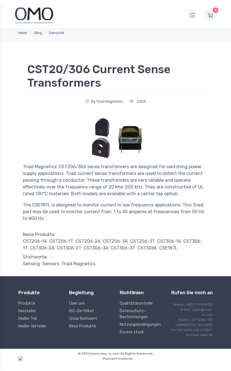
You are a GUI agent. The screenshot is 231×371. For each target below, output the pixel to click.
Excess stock (132, 332)
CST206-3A (115, 241)
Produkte (26, 303)
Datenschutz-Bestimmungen (134, 314)
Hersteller (27, 311)
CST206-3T (142, 241)
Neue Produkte (82, 326)
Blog (38, 33)
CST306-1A (169, 241)
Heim (22, 33)
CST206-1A (35, 241)
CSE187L (168, 248)
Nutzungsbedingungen (140, 324)
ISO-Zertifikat (81, 311)
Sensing (31, 263)
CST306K (147, 248)
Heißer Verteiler (32, 326)
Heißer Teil (27, 318)
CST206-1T (61, 241)
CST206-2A (88, 241)
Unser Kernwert (83, 318)
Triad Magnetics (78, 263)
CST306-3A (96, 248)
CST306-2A (42, 248)
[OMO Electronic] (34, 15)
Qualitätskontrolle (136, 303)
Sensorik (56, 33)
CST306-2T (69, 248)
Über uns (77, 303)
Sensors (50, 263)
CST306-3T (123, 248)
